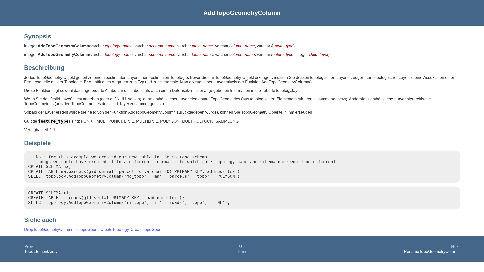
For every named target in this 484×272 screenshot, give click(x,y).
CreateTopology (114, 229)
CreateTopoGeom (146, 229)
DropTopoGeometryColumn (48, 229)
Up (242, 246)
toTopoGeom (86, 229)
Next (455, 246)
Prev (28, 246)
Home (241, 251)
